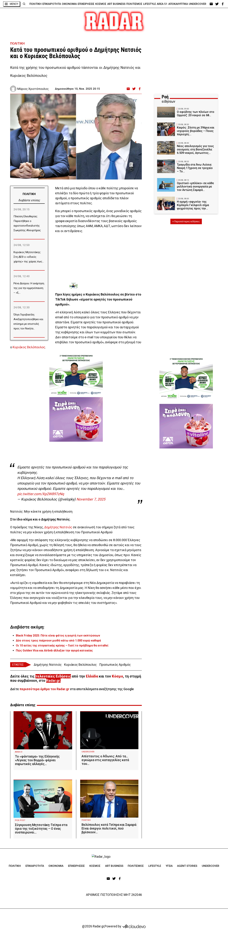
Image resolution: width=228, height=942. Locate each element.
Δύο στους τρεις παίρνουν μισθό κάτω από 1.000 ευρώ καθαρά (58, 640)
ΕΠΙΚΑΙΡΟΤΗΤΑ (51, 4)
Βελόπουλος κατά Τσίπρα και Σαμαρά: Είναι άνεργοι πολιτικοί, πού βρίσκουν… (109, 828)
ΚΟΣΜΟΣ (100, 4)
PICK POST (20, 820)
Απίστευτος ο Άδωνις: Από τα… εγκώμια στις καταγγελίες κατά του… (105, 760)
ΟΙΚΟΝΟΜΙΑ (69, 4)
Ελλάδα (92, 676)
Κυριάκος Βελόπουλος (29, 347)
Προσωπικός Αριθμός (115, 664)
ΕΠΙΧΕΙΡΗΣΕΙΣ (86, 4)
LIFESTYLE (149, 4)
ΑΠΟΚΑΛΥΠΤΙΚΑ (178, 4)
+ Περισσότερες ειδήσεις (186, 221)
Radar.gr (53, 680)
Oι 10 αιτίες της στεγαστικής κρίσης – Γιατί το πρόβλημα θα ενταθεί (62, 645)
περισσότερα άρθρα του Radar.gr (44, 689)
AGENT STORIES (187, 865)
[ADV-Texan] (96, 286)
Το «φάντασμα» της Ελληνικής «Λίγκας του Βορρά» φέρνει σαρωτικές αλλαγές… (37, 760)
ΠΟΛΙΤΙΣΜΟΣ (134, 4)
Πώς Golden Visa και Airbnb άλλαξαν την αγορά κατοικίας (54, 650)
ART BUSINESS (116, 4)
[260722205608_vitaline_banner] (76, 419)
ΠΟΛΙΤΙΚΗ (35, 4)
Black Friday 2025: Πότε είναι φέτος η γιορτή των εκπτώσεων (58, 635)
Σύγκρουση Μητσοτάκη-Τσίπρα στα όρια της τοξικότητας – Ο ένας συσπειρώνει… (41, 828)
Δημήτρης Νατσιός (58, 527)
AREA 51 (162, 4)
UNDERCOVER (197, 4)
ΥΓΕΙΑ (169, 865)
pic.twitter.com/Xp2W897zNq (40, 494)
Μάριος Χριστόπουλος (33, 89)
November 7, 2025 (90, 499)
